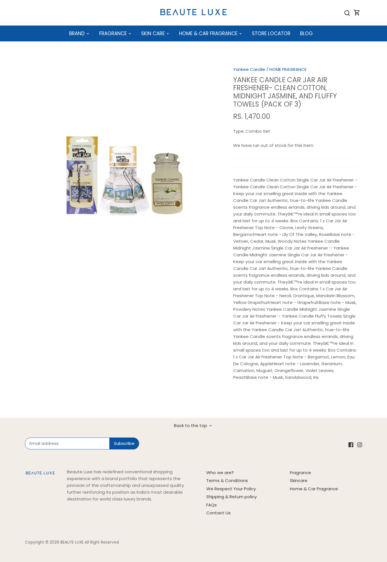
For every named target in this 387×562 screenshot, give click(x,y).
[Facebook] (301, 534)
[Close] (368, 469)
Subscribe (347, 517)
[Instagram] (309, 534)
